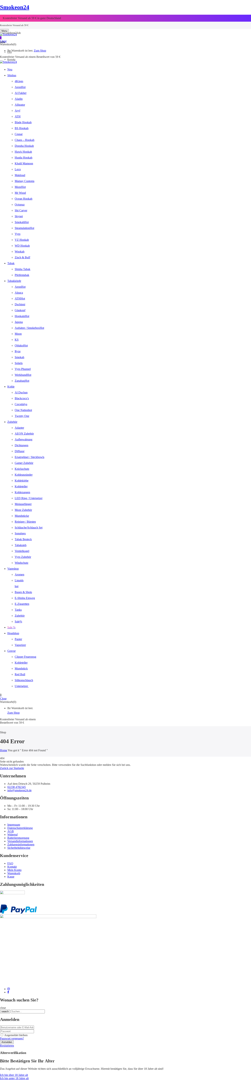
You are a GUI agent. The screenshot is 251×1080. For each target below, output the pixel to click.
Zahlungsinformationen (20, 844)
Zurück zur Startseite (12, 768)
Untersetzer (22, 686)
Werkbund (23, 374)
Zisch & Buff (22, 257)
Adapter (19, 427)
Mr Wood (20, 192)
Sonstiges (20, 533)
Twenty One (22, 416)
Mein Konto (14, 870)
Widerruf (12, 834)
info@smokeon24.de (10, 32)
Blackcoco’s (22, 398)
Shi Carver (21, 210)
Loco (18, 169)
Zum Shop (40, 50)
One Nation (23, 410)
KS (17, 339)
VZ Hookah (22, 239)
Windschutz (21, 562)
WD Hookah (22, 245)
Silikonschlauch (24, 680)
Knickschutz (22, 468)
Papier (18, 639)
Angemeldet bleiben (16, 1035)
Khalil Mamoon (24, 163)
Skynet (19, 216)
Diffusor (19, 451)
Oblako (21, 345)
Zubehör (20, 615)
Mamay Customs (24, 181)
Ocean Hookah (23, 198)
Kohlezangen (22, 492)
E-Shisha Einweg (25, 598)
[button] (125, 37)
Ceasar (19, 134)
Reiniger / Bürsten (25, 521)
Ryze (18, 351)
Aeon (20, 87)
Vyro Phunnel (23, 369)
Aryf (17, 110)
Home (3, 750)
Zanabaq (22, 380)
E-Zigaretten (22, 603)
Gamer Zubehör (24, 462)
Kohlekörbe (21, 480)
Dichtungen (21, 445)
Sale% (18, 621)
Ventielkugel (22, 551)
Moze (20, 186)
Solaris (19, 363)
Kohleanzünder (24, 474)
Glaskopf (20, 310)
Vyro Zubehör (23, 556)
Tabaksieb (20, 545)
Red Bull (20, 674)
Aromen (19, 574)
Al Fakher (20, 93)
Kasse (10, 876)
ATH (18, 116)
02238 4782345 (16, 787)
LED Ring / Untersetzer (28, 498)
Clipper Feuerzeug (25, 656)
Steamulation (24, 228)
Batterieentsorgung (18, 837)
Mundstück (21, 668)
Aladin (19, 98)
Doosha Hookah (24, 145)
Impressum (13, 824)
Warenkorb (13, 873)
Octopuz (20, 204)
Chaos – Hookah (24, 139)
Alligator (20, 104)
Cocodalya (21, 404)
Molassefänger (23, 504)
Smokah (22, 222)
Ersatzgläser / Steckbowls (29, 457)
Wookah (19, 251)
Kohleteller (21, 486)
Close (3, 41)
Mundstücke (22, 515)
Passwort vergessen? (12, 1038)
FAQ (10, 863)
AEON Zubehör (24, 433)
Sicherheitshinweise (18, 847)
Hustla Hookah (23, 157)
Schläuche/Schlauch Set (28, 527)
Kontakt (12, 866)
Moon (18, 333)
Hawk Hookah (23, 151)
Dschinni (20, 304)
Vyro (17, 233)
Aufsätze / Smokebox (29, 327)
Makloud (20, 175)
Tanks (18, 609)
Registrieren (7, 1045)
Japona (19, 322)
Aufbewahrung (23, 439)
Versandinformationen (20, 841)
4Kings (19, 81)
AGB (10, 831)
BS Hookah (21, 128)
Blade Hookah (23, 122)
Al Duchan (21, 392)
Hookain (22, 316)
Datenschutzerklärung (20, 827)
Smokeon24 (14, 7)
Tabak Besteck (23, 539)
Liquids (19, 580)
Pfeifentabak (22, 275)
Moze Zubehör (23, 509)
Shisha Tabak (22, 269)
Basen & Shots (23, 592)
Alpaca (19, 292)
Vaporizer (20, 645)
